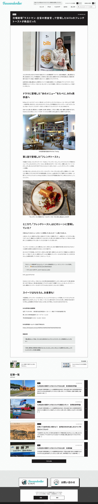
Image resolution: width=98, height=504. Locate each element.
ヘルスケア (57, 7)
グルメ (49, 7)
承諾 (41, 497)
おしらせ (73, 7)
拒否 (57, 497)
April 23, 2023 (46, 270)
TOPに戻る (49, 461)
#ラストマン (40, 264)
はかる (65, 7)
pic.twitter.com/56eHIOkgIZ (43, 266)
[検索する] (78, 7)
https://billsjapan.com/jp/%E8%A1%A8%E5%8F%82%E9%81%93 (42, 327)
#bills (33, 266)
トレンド (42, 7)
